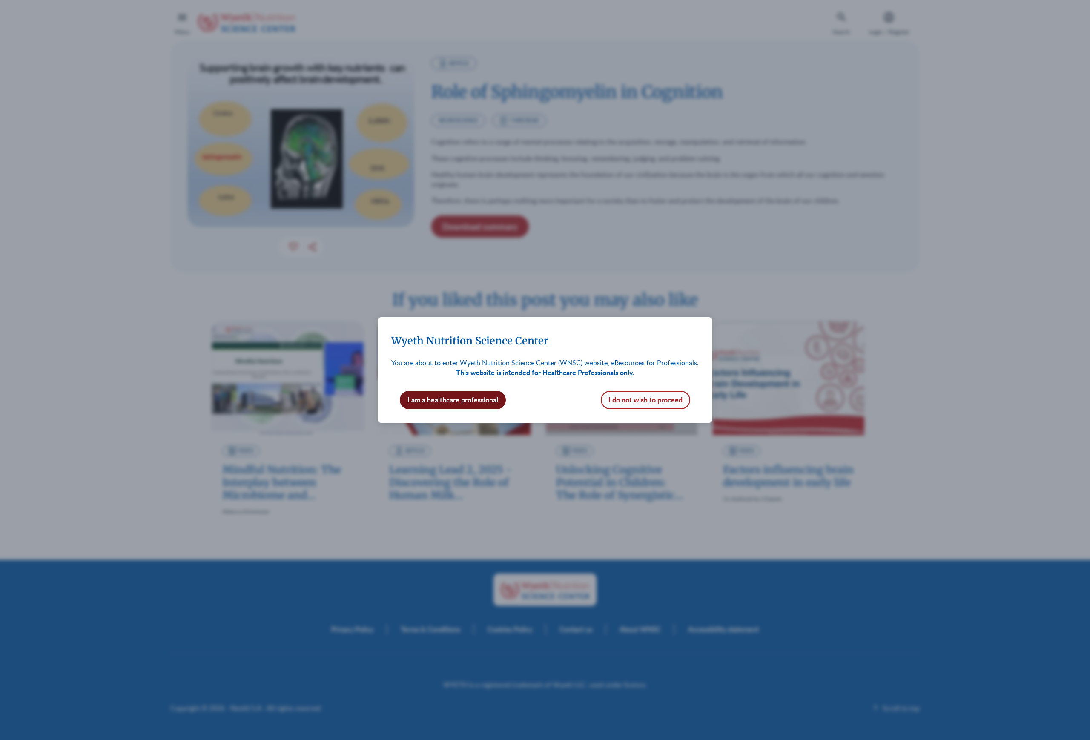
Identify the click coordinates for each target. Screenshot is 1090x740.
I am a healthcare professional (452, 399)
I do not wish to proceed (645, 399)
